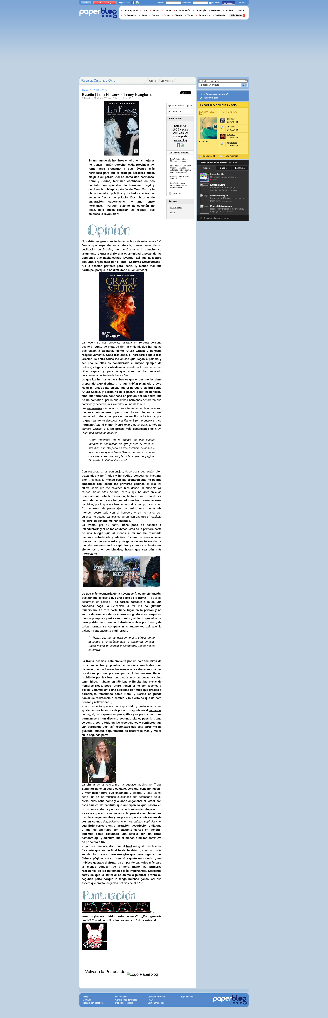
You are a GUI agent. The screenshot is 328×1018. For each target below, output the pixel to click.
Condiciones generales (126, 1000)
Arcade (206, 168)
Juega (214, 180)
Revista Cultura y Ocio (98, 80)
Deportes (215, 10)
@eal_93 (126, 98)
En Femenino (130, 15)
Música (156, 10)
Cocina (155, 15)
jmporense (232, 142)
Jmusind (231, 127)
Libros (172, 212)
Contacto (87, 1000)
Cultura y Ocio (176, 207)
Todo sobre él (208, 156)
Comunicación (183, 10)
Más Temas (236, 15)
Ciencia (178, 15)
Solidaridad (220, 15)
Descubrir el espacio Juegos (216, 218)
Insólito (229, 10)
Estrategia (240, 168)
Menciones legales (124, 1003)
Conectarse (228, 3)
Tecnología (201, 10)
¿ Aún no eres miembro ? (216, 94)
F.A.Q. (150, 1000)
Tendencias (204, 15)
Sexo (144, 15)
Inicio (86, 3)
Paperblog (98, 13)
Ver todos (177, 193)
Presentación (121, 997)
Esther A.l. (117, 98)
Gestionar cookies (156, 1003)
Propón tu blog (211, 98)
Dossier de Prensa (156, 997)
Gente (241, 10)
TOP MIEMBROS (229, 112)
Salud (166, 15)
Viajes (190, 15)
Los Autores (167, 81)
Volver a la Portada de (105, 971)
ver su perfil (180, 136)
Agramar (231, 134)
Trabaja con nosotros (93, 1003)
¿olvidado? (241, 2)
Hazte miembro (231, 156)
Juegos (152, 81)
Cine (145, 10)
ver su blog (180, 140)
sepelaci (231, 119)
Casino (223, 168)
